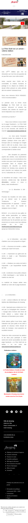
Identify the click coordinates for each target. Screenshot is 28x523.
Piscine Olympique (12, 466)
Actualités (9, 470)
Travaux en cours (11, 457)
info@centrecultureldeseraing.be (12, 226)
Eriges (8, 498)
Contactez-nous (8, 437)
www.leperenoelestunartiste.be (16, 131)
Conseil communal (12, 454)
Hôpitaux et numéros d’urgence (15, 452)
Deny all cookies (20, 510)
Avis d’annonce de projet (13, 463)
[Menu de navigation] (14, 6)
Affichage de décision (13, 461)
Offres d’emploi (11, 468)
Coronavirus (10, 493)
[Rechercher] (22, 23)
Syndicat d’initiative (12, 495)
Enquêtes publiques (12, 459)
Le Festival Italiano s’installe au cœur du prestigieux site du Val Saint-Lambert (14, 372)
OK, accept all (8, 510)
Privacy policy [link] (18, 514)
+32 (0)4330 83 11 (9, 435)
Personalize (10, 514)
